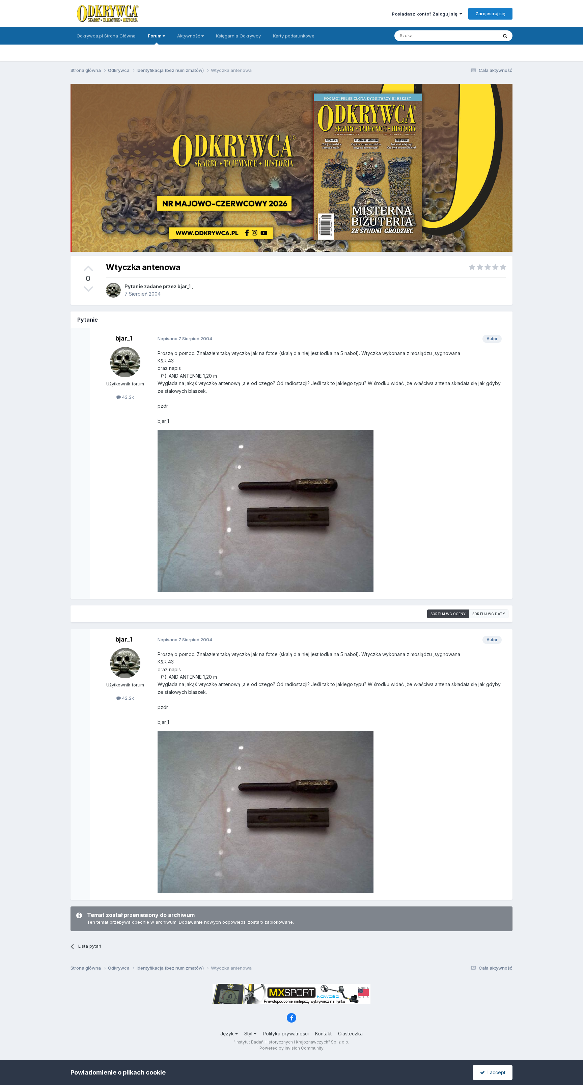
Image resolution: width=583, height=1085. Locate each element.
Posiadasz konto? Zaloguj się (426, 14)
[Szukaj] (505, 35)
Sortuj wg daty (488, 614)
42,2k (127, 397)
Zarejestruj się (490, 13)
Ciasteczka (350, 1033)
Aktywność (189, 35)
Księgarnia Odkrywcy (238, 35)
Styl (249, 1033)
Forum (155, 35)
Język (227, 1033)
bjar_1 (184, 286)
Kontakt (323, 1033)
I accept (495, 1072)
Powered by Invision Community (291, 1048)
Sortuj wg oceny (448, 614)
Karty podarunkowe (293, 35)
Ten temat (478, 35)
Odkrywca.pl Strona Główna (106, 35)
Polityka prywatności (286, 1033)
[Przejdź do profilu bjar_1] (113, 290)
